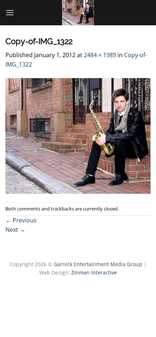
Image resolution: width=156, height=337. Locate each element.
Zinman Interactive (94, 272)
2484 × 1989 (100, 55)
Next (15, 230)
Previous (21, 220)
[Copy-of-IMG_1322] (78, 135)
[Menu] (9, 12)
